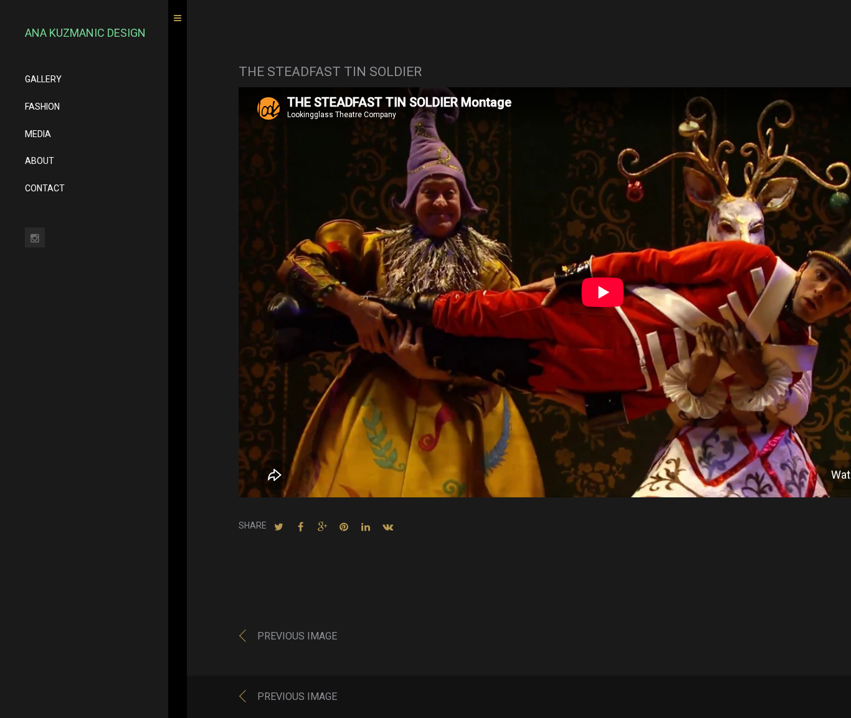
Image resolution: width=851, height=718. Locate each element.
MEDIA (38, 134)
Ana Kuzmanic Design (85, 32)
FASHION (42, 107)
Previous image (297, 636)
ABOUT (39, 161)
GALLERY (43, 79)
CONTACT (45, 188)
